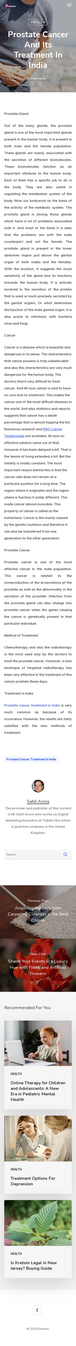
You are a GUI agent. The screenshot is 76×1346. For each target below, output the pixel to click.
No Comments (36, 78)
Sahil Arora (38, 801)
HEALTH (38, 22)
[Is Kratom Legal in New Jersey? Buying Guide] (38, 1239)
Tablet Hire (51, 820)
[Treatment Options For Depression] (38, 1155)
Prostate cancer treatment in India (31, 759)
